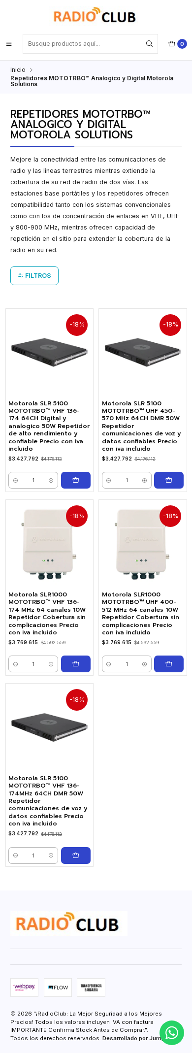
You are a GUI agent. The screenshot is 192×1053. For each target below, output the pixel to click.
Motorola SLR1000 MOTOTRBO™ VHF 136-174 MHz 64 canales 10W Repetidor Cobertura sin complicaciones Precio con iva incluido (47, 614)
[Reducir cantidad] (15, 480)
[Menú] (8, 43)
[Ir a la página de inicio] (96, 16)
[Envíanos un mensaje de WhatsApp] (172, 1032)
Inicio (18, 70)
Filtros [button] (37, 275)
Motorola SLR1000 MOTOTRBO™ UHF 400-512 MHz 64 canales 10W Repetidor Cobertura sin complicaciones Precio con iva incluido (140, 614)
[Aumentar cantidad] (51, 480)
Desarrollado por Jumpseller (141, 1038)
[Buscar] (149, 44)
